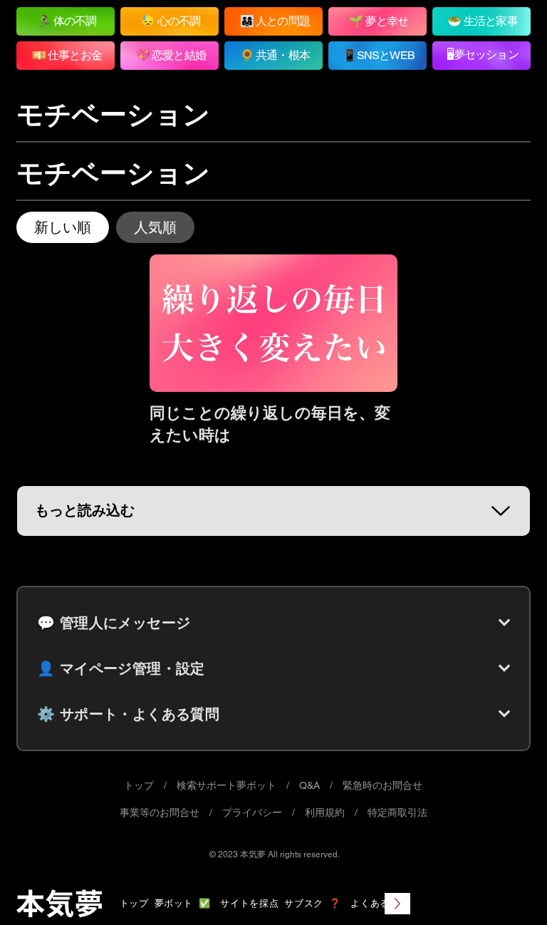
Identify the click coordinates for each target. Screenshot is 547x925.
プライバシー (252, 812)
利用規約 (325, 812)
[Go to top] (508, 893)
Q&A (309, 785)
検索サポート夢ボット (226, 785)
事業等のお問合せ (159, 812)
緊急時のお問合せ (382, 785)
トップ (139, 785)
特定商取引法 (397, 812)
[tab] (62, 227)
